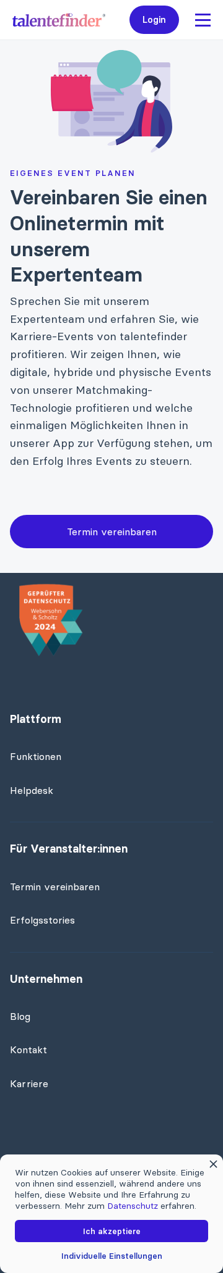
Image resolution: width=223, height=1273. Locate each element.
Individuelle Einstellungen (111, 1256)
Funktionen (35, 756)
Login (154, 19)
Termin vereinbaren (112, 531)
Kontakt (28, 1049)
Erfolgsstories (42, 920)
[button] (202, 20)
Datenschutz (132, 1205)
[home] (58, 20)
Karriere (29, 1083)
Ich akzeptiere (112, 1231)
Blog (20, 1016)
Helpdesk (31, 790)
